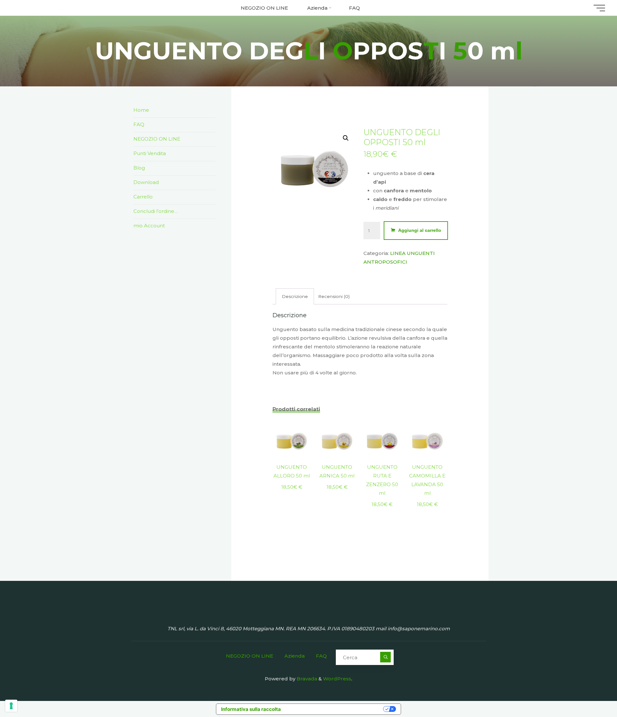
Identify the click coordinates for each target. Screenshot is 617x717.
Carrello (143, 197)
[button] (346, 138)
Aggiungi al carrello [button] (292, 437)
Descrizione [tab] (295, 296)
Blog (139, 168)
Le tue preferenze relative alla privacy (335, 709)
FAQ (138, 124)
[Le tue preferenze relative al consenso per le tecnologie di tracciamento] (11, 706)
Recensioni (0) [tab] (334, 296)
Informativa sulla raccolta (251, 709)
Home (141, 110)
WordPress (337, 679)
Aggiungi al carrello (419, 230)
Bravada (306, 679)
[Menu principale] (599, 8)
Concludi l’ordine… (155, 211)
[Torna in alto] (592, 692)
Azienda (294, 656)
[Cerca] (385, 657)
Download (146, 182)
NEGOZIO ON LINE (156, 139)
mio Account (149, 226)
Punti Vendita (149, 153)
